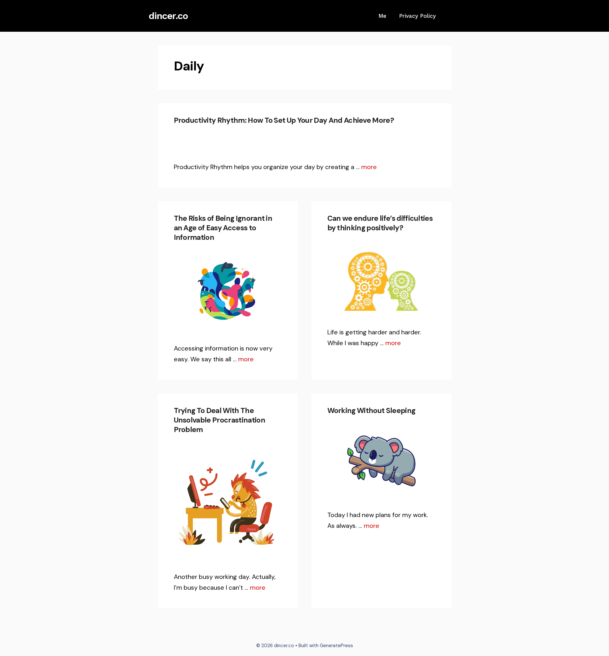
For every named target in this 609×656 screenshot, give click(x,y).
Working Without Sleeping (371, 410)
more (369, 167)
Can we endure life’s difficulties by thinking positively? (380, 223)
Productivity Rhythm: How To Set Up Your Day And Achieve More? (284, 120)
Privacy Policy (417, 16)
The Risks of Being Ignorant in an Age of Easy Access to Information (223, 227)
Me (382, 16)
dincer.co (168, 15)
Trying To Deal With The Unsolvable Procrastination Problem (219, 420)
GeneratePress (336, 645)
